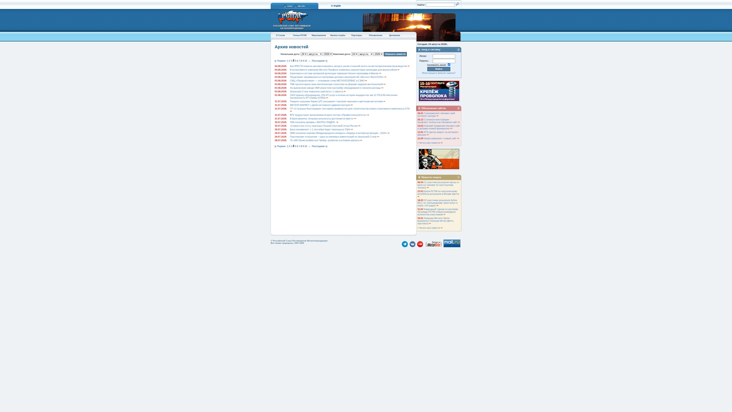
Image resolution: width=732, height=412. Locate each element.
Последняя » (319, 61)
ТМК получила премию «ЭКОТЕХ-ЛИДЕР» (313, 122)
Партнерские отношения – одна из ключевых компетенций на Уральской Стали (333, 136)
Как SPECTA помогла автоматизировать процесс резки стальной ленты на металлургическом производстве (349, 66)
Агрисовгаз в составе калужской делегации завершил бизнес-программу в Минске (334, 73)
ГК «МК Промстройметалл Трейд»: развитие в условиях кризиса (325, 140)
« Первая (280, 61)
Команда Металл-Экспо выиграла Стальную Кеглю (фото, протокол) (435, 221)
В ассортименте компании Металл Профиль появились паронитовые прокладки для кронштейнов (343, 69)
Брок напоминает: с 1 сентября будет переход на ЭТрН (320, 129)
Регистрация (429, 73)
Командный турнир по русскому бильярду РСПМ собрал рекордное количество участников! (437, 212)
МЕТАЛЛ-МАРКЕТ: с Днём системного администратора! (320, 105)
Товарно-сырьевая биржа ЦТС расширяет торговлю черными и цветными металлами (336, 101)
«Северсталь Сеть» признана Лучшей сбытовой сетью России (324, 126)
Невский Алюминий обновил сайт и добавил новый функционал (438, 127)
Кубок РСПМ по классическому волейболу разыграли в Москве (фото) (438, 192)
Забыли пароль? (446, 73)
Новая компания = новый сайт (440, 138)
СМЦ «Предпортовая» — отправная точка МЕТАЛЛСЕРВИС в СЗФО (327, 80)
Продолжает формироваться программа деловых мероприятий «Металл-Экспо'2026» (337, 77)
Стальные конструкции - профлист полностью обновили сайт (437, 121)
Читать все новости (429, 143)
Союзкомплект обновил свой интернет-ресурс (436, 114)
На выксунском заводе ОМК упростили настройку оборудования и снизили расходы (335, 88)
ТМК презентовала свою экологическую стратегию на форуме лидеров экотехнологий (337, 84)
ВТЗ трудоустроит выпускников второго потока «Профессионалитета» (328, 115)
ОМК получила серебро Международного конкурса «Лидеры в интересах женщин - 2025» (339, 133)
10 (305, 61)
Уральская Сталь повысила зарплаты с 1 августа (317, 91)
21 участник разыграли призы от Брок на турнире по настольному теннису (438, 185)
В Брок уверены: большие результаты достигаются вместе (322, 118)
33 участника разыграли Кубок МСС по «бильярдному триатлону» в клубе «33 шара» (437, 203)
